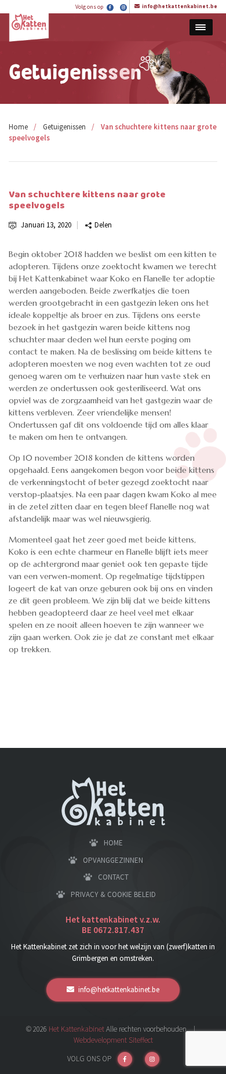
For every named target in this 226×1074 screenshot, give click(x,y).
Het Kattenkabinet (76, 1029)
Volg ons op (89, 6)
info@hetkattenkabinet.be (179, 6)
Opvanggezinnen (113, 860)
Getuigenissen (64, 127)
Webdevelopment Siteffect (113, 1040)
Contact (113, 877)
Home (18, 127)
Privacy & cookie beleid (113, 894)
